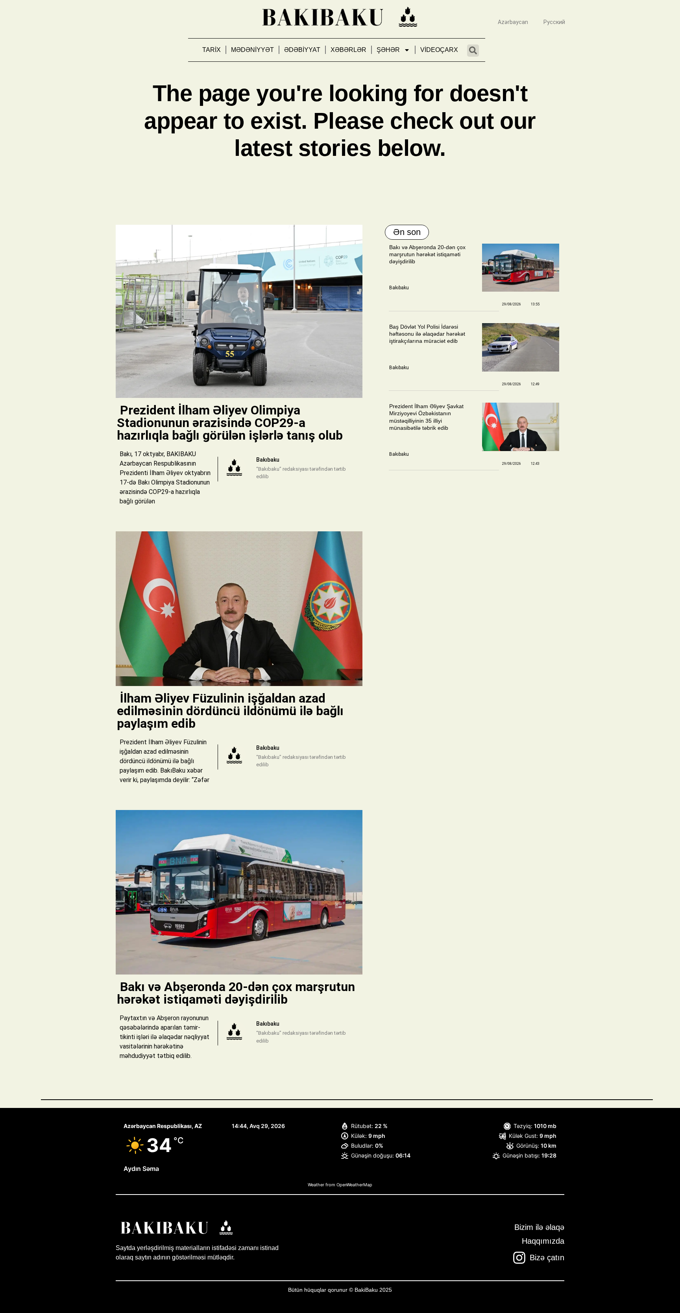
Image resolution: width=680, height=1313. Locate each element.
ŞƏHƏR (388, 49)
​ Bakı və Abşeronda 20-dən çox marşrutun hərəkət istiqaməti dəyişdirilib (236, 993)
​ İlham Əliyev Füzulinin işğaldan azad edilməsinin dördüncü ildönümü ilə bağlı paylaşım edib (230, 711)
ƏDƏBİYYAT (302, 49)
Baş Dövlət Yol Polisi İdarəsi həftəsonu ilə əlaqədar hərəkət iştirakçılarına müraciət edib (427, 334)
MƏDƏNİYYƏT (252, 49)
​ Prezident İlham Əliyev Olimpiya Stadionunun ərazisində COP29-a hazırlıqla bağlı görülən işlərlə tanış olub (231, 423)
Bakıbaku (399, 287)
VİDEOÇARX (439, 49)
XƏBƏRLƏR (348, 49)
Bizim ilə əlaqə (539, 1227)
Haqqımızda (543, 1241)
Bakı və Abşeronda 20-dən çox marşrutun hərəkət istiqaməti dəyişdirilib (427, 254)
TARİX (211, 49)
